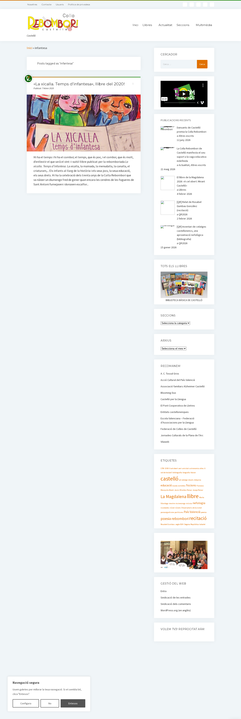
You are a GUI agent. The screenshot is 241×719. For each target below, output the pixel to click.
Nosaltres (32, 4)
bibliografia (177, 472)
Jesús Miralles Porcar (183, 490)
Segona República (191, 524)
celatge (185, 480)
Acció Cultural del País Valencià (178, 380)
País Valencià (192, 512)
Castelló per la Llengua (173, 399)
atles (202, 468)
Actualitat (165, 25)
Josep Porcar (198, 490)
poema (204, 512)
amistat (185, 468)
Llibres (147, 25)
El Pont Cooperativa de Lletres (178, 405)
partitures (179, 512)
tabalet (202, 524)
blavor (193, 472)
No (49, 703)
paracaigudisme (167, 512)
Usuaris (60, 4)
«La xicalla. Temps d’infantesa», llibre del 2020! (79, 84)
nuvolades (165, 508)
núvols (178, 508)
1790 (162, 468)
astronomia (194, 468)
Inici (135, 25)
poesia (166, 518)
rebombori (180, 518)
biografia (186, 472)
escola (175, 485)
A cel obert (173, 468)
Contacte (46, 4)
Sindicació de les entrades (176, 597)
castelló (169, 478)
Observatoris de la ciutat (191, 508)
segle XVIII (179, 524)
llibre (193, 496)
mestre (172, 503)
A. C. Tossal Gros (170, 373)
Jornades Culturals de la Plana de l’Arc (182, 435)
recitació (198, 518)
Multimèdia (204, 25)
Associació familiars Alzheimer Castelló (183, 386)
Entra (163, 591)
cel (180, 480)
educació (166, 485)
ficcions (191, 485)
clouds (191, 480)
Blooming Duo (168, 392)
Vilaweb (165, 441)
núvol (172, 508)
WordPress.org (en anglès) (176, 610)
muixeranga (180, 503)
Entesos (73, 703)
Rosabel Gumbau (168, 524)
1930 (167, 468)
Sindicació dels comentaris (176, 604)
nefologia (199, 503)
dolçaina (197, 480)
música (189, 503)
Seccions (183, 25)
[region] (49, 693)
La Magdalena (173, 496)
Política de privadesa (79, 4)
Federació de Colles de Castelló (179, 429)
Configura (25, 703)
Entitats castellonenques (175, 412)
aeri (180, 468)
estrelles (181, 485)
